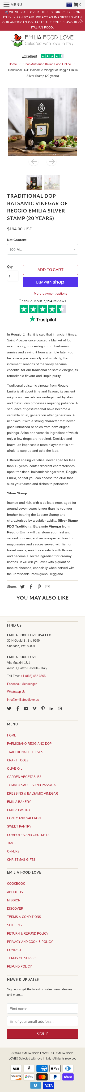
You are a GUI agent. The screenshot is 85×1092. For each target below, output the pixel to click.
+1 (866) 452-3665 (33, 676)
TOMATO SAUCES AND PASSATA (31, 785)
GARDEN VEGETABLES (24, 777)
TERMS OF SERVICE (22, 958)
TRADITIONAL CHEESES (25, 752)
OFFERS (13, 851)
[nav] (13, 4)
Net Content (16, 240)
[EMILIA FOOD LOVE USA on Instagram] (60, 708)
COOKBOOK (16, 883)
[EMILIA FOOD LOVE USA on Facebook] (18, 708)
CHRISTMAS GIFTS (21, 859)
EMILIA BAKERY (19, 802)
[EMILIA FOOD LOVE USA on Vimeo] (35, 708)
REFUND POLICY (19, 966)
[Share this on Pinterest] (38, 586)
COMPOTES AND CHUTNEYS (28, 835)
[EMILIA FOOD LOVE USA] (42, 44)
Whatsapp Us (16, 691)
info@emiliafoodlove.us (23, 699)
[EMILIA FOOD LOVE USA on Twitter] (9, 708)
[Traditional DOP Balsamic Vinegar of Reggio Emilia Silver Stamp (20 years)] (42, 122)
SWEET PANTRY (19, 826)
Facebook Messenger (22, 684)
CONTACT (14, 950)
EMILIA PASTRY (18, 810)
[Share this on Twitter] (22, 586)
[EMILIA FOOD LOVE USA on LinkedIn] (52, 708)
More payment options (50, 293)
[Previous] (33, 161)
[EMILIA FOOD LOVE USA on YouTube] (26, 708)
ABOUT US (15, 892)
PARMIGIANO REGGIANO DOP (29, 743)
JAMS (11, 843)
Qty (10, 266)
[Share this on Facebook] (30, 586)
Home (13, 64)
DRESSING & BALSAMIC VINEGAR (32, 793)
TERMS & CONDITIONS (24, 917)
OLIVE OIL (14, 768)
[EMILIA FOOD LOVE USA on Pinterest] (43, 708)
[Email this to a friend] (47, 586)
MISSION (13, 900)
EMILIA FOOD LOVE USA (38, 1053)
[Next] (51, 161)
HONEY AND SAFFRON (24, 818)
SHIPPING (14, 925)
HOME (11, 735)
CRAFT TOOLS (18, 760)
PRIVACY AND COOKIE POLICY (30, 942)
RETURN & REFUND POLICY (27, 933)
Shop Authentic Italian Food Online (47, 64)
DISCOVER (15, 908)
